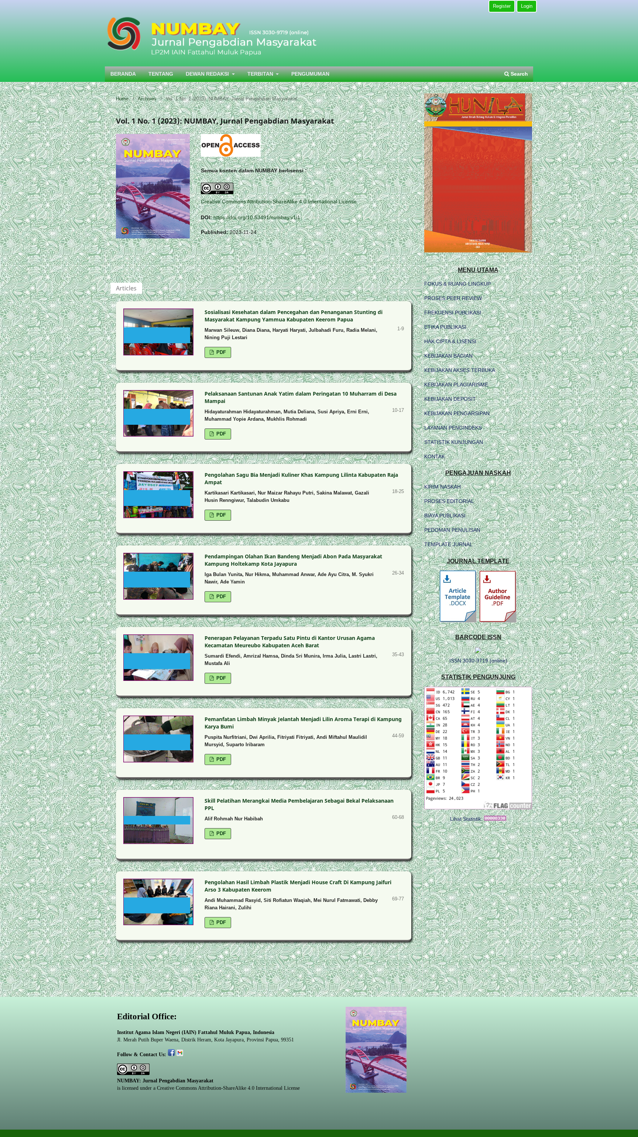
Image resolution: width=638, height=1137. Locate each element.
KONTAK (434, 456)
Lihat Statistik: (466, 819)
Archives (147, 98)
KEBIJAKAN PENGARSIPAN (457, 413)
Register (502, 6)
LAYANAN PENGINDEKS (453, 428)
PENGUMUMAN (310, 74)
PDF (220, 352)
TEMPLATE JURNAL (448, 544)
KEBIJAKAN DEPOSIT (450, 399)
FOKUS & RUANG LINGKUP (457, 284)
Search (518, 74)
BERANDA (123, 74)
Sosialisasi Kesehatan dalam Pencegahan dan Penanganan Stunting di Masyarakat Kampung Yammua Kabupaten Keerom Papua (294, 316)
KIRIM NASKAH (442, 487)
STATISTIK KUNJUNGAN (453, 442)
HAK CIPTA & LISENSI (450, 341)
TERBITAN (261, 74)
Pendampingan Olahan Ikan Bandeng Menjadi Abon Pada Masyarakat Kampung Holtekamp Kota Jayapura (293, 560)
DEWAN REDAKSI (208, 74)
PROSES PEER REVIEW (453, 298)
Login (526, 6)
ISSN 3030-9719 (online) (478, 661)
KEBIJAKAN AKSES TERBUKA (459, 370)
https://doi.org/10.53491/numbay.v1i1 (256, 217)
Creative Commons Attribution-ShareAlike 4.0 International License (279, 201)
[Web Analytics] (495, 819)
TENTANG (160, 74)
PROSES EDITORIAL (449, 501)
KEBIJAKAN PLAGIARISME (456, 384)
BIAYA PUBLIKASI (445, 515)
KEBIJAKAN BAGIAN (448, 356)
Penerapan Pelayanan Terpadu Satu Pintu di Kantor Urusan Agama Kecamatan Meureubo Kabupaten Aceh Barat (290, 641)
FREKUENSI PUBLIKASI (452, 313)
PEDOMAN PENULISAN (452, 530)
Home (122, 98)
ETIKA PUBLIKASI (445, 327)
